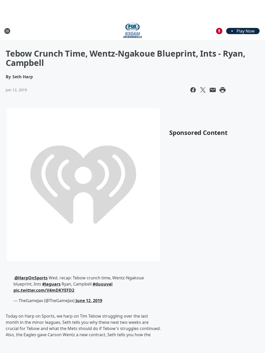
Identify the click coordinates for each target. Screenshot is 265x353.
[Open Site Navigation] (7, 31)
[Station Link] (132, 30)
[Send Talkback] (219, 31)
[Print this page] (222, 90)
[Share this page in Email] (212, 90)
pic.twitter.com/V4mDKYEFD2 (43, 290)
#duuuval (103, 284)
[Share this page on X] (203, 90)
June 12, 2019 (89, 300)
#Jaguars (51, 284)
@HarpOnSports (31, 278)
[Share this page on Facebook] (193, 90)
